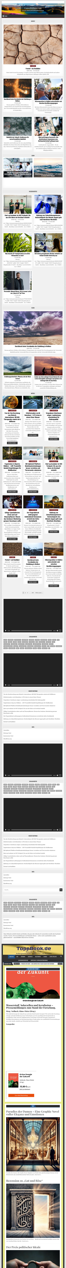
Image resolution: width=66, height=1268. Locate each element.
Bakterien (31, 640)
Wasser (22, 648)
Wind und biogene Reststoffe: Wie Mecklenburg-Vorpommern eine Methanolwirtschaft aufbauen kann (48, 139)
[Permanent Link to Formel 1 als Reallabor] (33, 44)
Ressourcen (59, 646)
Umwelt (33, 66)
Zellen (39, 648)
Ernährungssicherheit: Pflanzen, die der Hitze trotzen (17, 378)
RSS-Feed (30, 70)
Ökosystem (44, 648)
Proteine (52, 646)
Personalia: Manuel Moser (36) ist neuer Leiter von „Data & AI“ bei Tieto (17, 292)
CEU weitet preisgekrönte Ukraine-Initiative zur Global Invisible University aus (48, 254)
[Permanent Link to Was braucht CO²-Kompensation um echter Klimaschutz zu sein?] (18, 242)
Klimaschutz (7, 644)
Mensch (51, 644)
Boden (49, 640)
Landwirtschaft (37, 644)
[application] (33, 615)
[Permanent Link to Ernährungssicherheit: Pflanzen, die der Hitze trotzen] (18, 365)
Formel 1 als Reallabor (33, 69)
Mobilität (16, 646)
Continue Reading (13, 443)
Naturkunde (30, 646)
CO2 (58, 640)
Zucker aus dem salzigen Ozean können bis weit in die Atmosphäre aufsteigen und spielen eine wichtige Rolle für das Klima (48, 379)
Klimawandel (14, 644)
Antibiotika (10, 640)
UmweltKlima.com (33, 8)
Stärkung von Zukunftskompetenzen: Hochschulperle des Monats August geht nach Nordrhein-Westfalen (48, 217)
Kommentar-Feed (8, 736)
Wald (17, 648)
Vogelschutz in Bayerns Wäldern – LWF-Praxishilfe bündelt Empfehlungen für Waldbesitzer (12, 467)
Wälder (34, 648)
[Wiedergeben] (6, 631)
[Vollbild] (60, 631)
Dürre (5, 642)
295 (33, 592)
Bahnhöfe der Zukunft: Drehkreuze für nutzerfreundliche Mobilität (17, 138)
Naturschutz (37, 646)
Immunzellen (42, 642)
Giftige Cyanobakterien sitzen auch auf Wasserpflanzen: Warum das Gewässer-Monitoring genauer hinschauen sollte (12, 517)
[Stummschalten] (57, 631)
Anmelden (6, 730)
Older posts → (39, 592)
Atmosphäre (25, 640)
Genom (19, 642)
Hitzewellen (31, 642)
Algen (5, 640)
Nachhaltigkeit (22, 646)
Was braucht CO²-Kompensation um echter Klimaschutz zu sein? (17, 254)
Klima (53, 642)
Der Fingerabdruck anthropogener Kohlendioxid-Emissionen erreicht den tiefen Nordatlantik (33, 517)
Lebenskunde (13, 410)
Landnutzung (29, 644)
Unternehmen (12, 648)
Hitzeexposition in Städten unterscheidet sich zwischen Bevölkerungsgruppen (48, 102)
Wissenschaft (54, 461)
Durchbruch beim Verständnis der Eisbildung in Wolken (17, 100)
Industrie (48, 642)
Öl (49, 648)
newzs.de (44, 646)
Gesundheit (25, 642)
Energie (10, 642)
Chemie (54, 640)
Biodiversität (44, 640)
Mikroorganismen (8, 646)
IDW (36, 642)
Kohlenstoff (21, 644)
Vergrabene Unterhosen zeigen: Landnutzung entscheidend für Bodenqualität (48, 172)
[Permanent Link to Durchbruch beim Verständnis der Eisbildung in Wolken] (18, 88)
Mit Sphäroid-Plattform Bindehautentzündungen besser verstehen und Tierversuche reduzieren (33, 467)
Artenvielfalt (18, 640)
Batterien (37, 640)
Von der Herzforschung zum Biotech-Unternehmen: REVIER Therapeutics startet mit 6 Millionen (12, 417)
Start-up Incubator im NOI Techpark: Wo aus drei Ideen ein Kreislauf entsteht (18, 216)
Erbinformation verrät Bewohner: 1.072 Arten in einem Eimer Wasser (18, 175)
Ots (48, 646)
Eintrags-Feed (7, 733)
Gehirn (14, 642)
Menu (6, 16)
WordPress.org (8, 738)
